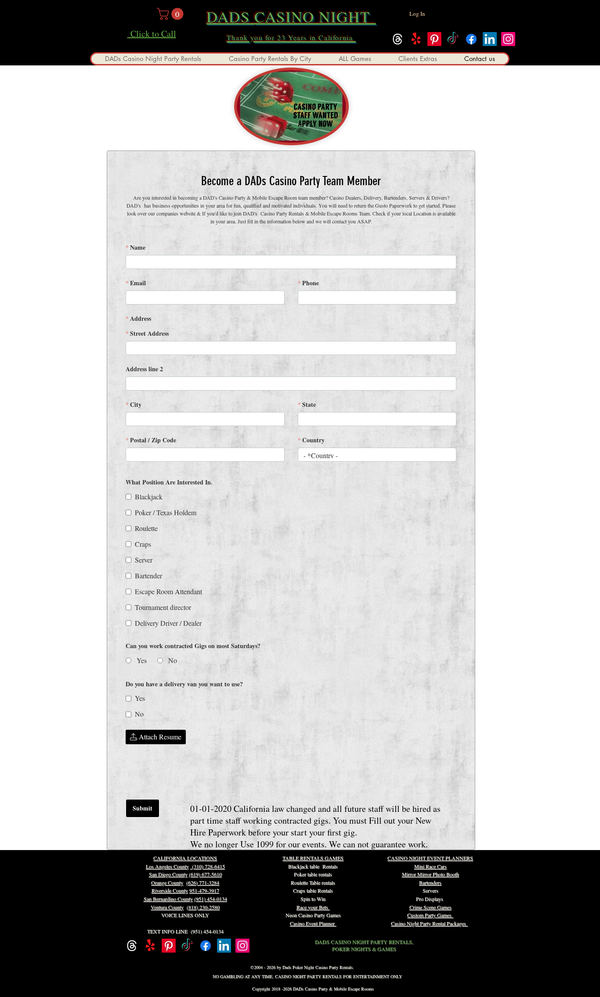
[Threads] (397, 39)
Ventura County (167, 907)
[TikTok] (453, 39)
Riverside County (170, 890)
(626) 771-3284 (202, 882)
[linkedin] (490, 39)
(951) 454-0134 (210, 898)
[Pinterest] (434, 39)
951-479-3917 (204, 890)
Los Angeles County (167, 866)
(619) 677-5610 (205, 874)
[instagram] (508, 39)
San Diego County (168, 874)
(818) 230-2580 (203, 907)
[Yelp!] (416, 39)
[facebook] (471, 39)
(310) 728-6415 (207, 866)
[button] (171, 14)
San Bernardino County (168, 898)
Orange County (167, 882)
